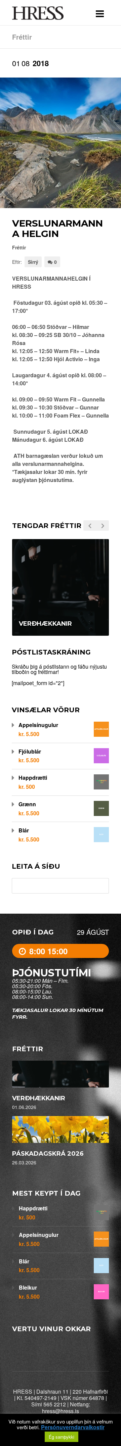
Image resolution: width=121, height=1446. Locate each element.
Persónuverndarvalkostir (73, 1427)
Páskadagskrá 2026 (48, 1153)
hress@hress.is (60, 1411)
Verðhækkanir (38, 1098)
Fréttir (19, 247)
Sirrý (33, 261)
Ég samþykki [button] (61, 1437)
